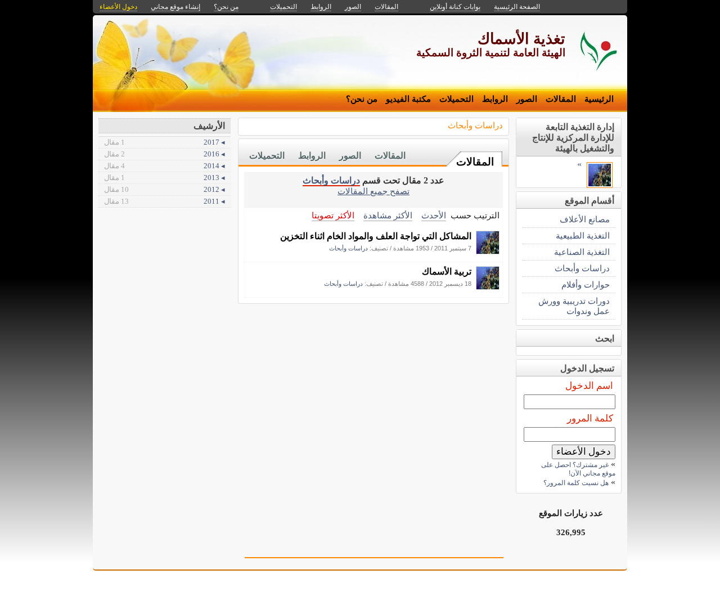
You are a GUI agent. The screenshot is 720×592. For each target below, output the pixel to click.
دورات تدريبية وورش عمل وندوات (574, 306)
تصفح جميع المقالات (374, 191)
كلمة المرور (590, 418)
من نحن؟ (361, 99)
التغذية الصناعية (582, 252)
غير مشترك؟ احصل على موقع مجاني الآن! (578, 469)
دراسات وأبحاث (475, 125)
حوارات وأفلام (585, 284)
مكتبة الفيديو (408, 99)
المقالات (561, 99)
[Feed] (488, 251)
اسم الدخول (589, 385)
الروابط (495, 99)
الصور (526, 99)
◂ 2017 (164, 142)
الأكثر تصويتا (333, 215)
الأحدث (433, 215)
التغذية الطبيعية (583, 235)
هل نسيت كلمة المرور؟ (576, 483)
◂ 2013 (164, 177)
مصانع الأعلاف (585, 219)
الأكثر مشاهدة (387, 215)
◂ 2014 (164, 166)
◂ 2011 (164, 201)
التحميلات (456, 99)
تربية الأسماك (446, 271)
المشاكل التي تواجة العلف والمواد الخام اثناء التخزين (375, 236)
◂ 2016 (164, 154)
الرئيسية (599, 99)
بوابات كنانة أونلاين (455, 7)
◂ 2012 (164, 189)
